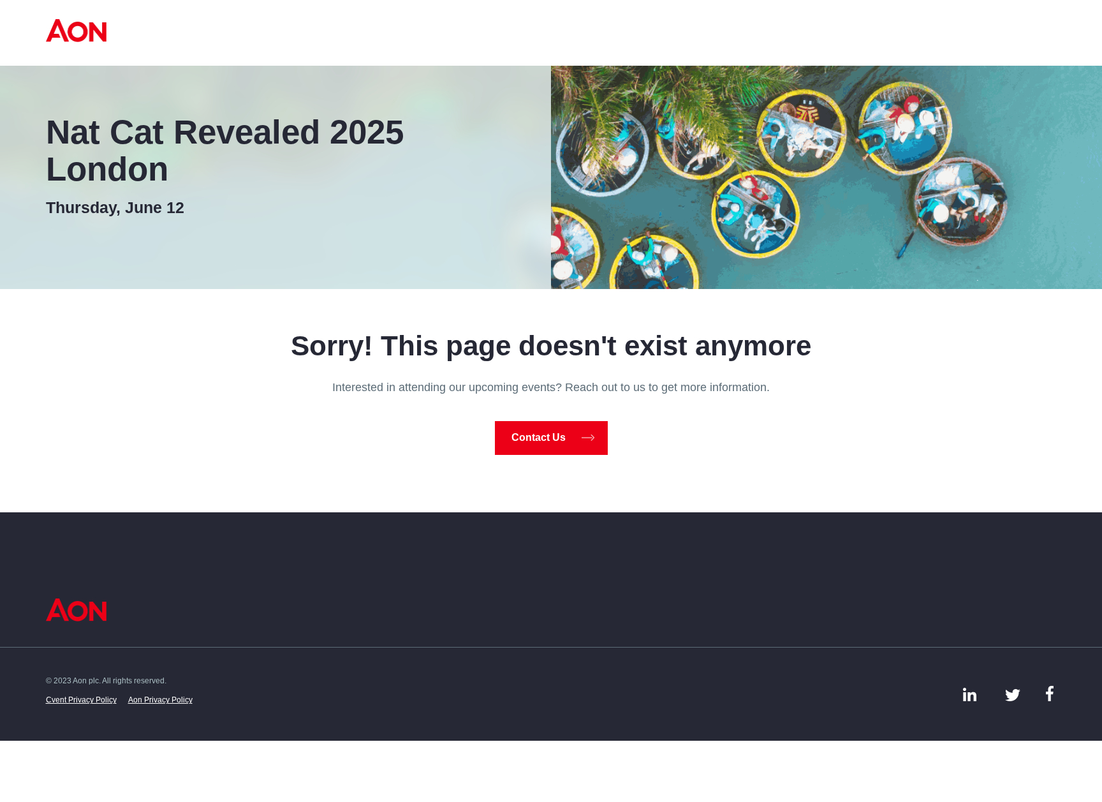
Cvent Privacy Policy (81, 699)
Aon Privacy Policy (160, 699)
